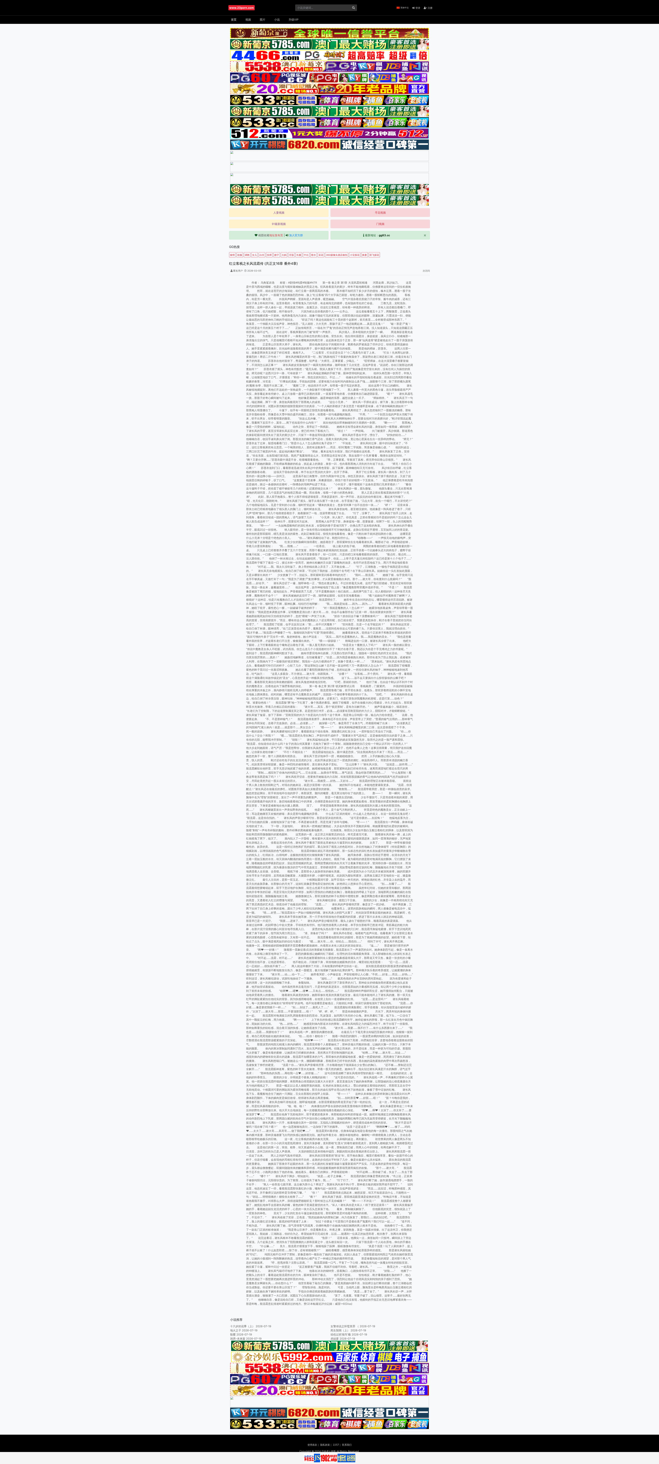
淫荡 (291, 254)
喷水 (313, 254)
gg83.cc (384, 235)
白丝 (261, 254)
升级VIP (293, 19)
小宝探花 (355, 254)
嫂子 (276, 254)
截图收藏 (270, 235)
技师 (269, 254)
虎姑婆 (335, 1338)
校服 (239, 254)
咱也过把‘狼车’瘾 (341, 1334)
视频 (248, 19)
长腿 (298, 254)
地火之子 (235, 1330)
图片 (262, 19)
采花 (321, 254)
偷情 (232, 254)
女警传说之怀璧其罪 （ (345, 1326)
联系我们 (347, 1444)
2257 (336, 1444)
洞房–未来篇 (237, 1338)
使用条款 (312, 1444)
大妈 (284, 254)
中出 (306, 254)
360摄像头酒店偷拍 (336, 254)
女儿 (254, 254)
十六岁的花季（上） (242, 1326)
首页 (233, 19)
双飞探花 (374, 254)
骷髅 (233, 1334)
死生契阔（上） (340, 1330)
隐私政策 (325, 1444)
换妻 (364, 254)
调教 (247, 254)
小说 (277, 19)
